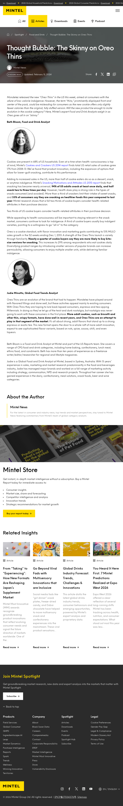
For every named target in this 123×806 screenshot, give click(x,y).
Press (34, 760)
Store (35, 764)
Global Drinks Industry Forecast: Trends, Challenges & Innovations (76, 578)
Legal (94, 716)
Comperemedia (40, 735)
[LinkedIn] (84, 789)
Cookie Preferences (101, 722)
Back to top (12, 706)
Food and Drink (37, 34)
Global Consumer (12, 727)
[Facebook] (69, 789)
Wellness (7, 764)
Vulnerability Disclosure (44, 769)
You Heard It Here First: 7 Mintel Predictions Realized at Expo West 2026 (106, 578)
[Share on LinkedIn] (108, 74)
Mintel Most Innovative (43, 756)
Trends (6, 760)
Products (8, 716)
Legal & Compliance (101, 731)
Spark (6, 756)
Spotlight (67, 716)
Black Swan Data (40, 727)
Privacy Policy (98, 739)
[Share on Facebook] (96, 74)
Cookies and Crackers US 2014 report (47, 165)
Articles (40, 21)
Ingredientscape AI (12, 735)
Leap (5, 739)
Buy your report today (17, 513)
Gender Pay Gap (99, 727)
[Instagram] (62, 789)
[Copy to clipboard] (114, 74)
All (23, 21)
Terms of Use (97, 743)
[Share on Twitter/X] (102, 74)
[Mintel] (14, 10)
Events (81, 21)
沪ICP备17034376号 (65, 797)
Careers (36, 731)
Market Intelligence (42, 752)
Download (43, 3)
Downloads (61, 21)
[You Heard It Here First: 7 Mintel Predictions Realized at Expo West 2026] (106, 549)
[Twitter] (76, 789)
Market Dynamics (11, 743)
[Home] (8, 34)
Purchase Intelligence (14, 748)
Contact (36, 739)
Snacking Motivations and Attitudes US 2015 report (71, 183)
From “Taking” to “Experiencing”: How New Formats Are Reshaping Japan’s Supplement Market (16, 582)
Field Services (10, 722)
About (35, 722)
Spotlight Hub (68, 739)
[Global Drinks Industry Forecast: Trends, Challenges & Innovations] (76, 549)
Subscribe (11, 696)
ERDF (34, 748)
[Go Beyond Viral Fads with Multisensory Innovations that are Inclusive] (46, 549)
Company (38, 716)
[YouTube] (91, 789)
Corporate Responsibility (44, 743)
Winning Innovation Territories (12, 771)
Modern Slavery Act (101, 735)
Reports (7, 752)
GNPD (6, 731)
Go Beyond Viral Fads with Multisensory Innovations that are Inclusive (45, 578)
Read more (9, 647)
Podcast (100, 21)
